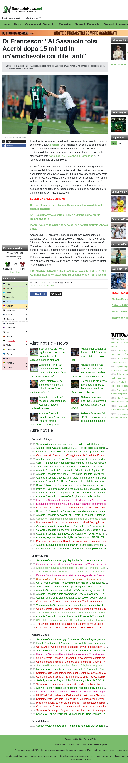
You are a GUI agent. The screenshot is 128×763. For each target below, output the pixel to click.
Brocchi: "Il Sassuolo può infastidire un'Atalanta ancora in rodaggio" (73, 511)
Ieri (119, 143)
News (41, 282)
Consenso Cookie (73, 739)
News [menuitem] (17, 24)
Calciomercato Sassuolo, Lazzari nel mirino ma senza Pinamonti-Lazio (75, 507)
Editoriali (116, 40)
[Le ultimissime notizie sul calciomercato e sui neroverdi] (22, 9)
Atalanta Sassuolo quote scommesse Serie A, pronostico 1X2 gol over (74, 594)
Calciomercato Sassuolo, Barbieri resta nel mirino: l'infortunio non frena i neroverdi (81, 609)
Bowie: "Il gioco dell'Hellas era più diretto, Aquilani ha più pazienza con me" (78, 485)
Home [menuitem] (6, 24)
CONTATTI (87, 744)
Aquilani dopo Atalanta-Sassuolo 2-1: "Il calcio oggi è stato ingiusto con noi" (78, 448)
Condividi (39, 294)
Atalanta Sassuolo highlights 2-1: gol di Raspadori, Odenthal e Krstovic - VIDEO (80, 492)
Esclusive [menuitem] (65, 24)
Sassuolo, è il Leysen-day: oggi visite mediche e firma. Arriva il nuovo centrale (79, 684)
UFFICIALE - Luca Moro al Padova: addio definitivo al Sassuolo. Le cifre (76, 695)
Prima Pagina (119, 112)
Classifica (9, 278)
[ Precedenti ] (15, 272)
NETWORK (60, 744)
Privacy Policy (91, 739)
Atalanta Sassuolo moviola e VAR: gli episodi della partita (68, 496)
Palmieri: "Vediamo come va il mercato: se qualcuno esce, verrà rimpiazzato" (78, 489)
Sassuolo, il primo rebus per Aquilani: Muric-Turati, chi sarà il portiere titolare (78, 714)
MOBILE (97, 744)
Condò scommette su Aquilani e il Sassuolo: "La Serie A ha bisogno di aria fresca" (81, 526)
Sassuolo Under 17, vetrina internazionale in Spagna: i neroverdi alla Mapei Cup (80, 579)
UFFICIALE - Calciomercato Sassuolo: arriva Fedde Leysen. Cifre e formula (78, 646)
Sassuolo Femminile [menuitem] (87, 24)
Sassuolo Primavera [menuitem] (116, 24)
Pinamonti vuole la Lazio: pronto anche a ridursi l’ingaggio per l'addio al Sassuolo (81, 522)
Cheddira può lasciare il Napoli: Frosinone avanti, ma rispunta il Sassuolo (76, 541)
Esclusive (117, 192)
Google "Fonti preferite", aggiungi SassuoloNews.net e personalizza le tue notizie (81, 643)
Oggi (114, 143)
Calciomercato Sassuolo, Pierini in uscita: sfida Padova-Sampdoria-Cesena (78, 676)
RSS (105, 744)
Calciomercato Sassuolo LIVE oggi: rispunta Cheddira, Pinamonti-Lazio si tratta (80, 455)
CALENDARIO (73, 744)
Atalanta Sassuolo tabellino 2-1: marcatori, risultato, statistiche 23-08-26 (75, 474)
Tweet (57, 294)
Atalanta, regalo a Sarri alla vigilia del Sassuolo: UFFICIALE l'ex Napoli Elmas (79, 537)
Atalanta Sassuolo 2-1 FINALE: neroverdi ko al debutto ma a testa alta (94, 417)
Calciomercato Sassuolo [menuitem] (39, 24)
